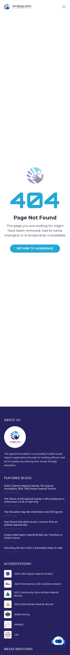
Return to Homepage (35, 248)
